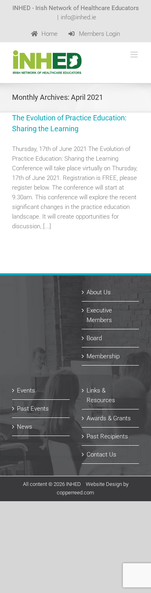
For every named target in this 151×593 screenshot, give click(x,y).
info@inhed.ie (78, 17)
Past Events (33, 408)
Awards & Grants (109, 418)
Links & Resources (101, 395)
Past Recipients (107, 436)
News (24, 426)
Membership (103, 356)
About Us (99, 292)
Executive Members (99, 315)
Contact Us (101, 454)
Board (94, 338)
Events (26, 390)
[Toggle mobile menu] (134, 54)
